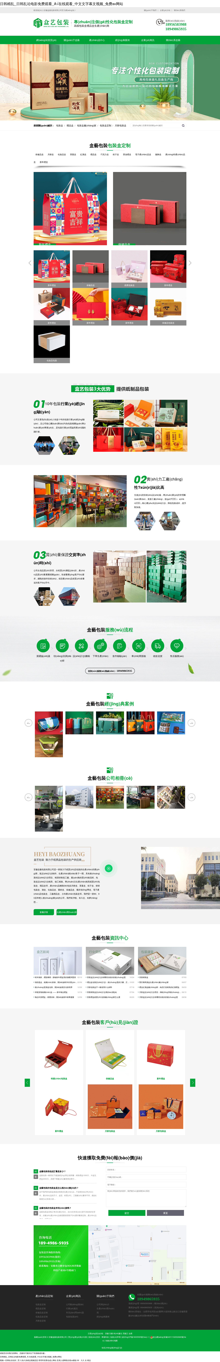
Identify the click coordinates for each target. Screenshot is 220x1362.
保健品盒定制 (42, 1312)
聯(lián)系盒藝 (173, 40)
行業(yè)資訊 (72, 1308)
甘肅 (111, 1333)
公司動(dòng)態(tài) (75, 1304)
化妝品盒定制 (42, 1316)
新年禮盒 (44, 162)
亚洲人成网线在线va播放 (67, 1360)
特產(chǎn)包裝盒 (59, 1078)
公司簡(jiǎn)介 (103, 1304)
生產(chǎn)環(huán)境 (67, 912)
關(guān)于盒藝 (72, 40)
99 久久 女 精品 (84, 1360)
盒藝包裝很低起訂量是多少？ (52, 1171)
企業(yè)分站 (165, 10)
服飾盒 (158, 154)
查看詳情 (44, 912)
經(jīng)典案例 (122, 40)
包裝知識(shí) (72, 1316)
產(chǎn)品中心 (97, 40)
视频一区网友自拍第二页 (10, 1360)
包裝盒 (59, 125)
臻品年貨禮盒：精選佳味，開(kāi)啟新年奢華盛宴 (54, 997)
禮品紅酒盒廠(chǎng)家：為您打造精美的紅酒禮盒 (159, 987)
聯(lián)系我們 (179, 10)
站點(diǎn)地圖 (112, 1340)
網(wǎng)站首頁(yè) (46, 40)
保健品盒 (39, 154)
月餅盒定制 (41, 1320)
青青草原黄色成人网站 (47, 1360)
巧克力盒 (105, 154)
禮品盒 (70, 125)
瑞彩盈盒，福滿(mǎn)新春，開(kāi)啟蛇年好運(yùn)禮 (56, 982)
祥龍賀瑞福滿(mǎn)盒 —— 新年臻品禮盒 (51, 992)
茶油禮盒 (127, 154)
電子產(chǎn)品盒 (143, 154)
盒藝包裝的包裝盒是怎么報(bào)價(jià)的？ (59, 1187)
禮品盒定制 (41, 1308)
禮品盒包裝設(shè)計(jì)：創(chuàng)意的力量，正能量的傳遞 (111, 982)
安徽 (107, 1333)
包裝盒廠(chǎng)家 (86, 125)
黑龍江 (125, 1333)
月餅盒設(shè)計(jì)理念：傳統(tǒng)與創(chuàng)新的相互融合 (164, 992)
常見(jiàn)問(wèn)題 (75, 1312)
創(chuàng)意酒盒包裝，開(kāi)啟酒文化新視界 (53, 987)
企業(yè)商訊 (147, 40)
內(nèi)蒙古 (117, 1333)
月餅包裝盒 (120, 125)
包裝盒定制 (105, 125)
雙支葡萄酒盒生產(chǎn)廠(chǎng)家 (154, 982)
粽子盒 (116, 154)
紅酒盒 (83, 154)
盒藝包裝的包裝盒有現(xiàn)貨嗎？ (55, 1207)
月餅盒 (51, 154)
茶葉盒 (73, 154)
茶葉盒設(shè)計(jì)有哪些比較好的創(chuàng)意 (106, 977)
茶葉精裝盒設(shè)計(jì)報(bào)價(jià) (102, 992)
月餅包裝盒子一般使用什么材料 (99, 987)
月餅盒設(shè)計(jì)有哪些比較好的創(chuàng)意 (158, 997)
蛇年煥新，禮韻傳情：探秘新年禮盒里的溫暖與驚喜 (55, 977)
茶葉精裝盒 (143, 977)
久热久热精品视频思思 (29, 1360)
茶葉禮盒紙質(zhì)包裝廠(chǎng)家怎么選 (103, 997)
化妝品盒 (62, 154)
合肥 (130, 1333)
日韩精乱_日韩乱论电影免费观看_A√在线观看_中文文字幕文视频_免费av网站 (61, 3)
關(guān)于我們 (150, 10)
